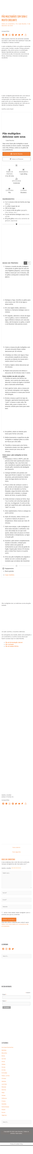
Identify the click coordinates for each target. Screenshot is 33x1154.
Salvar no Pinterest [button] (17, 159)
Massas (4, 1087)
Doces (3, 1067)
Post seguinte (16, 852)
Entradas (4, 1073)
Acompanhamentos (7, 1047)
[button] (16, 1137)
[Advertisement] (16, 77)
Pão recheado (9, 644)
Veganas (4, 1115)
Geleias (4, 1081)
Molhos (4, 1090)
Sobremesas (5, 1107)
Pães (3, 1092)
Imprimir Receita (17, 154)
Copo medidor (9, 575)
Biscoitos (4, 1053)
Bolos (3, 1056)
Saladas (4, 1104)
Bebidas (4, 1050)
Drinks (4, 1070)
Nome (4, 1001)
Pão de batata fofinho (12, 646)
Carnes (4, 1058)
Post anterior (16, 847)
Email (4, 994)
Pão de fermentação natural (14, 642)
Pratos (4, 1101)
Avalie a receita (6, 868)
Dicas (3, 1061)
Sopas (3, 1109)
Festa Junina (5, 1075)
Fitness (4, 1078)
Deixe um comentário (8, 24)
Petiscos (4, 1098)
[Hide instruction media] (28, 263)
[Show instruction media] (25, 263)
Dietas (3, 1064)
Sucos (3, 1112)
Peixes (3, 1095)
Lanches (4, 1084)
